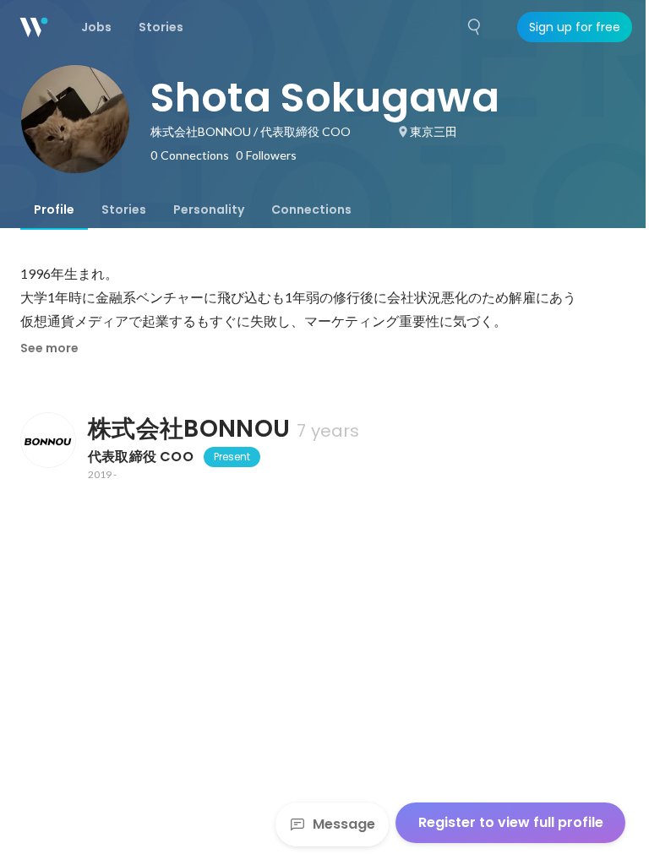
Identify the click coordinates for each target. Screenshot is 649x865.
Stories (123, 209)
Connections (311, 209)
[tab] (54, 209)
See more (49, 348)
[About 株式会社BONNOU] (47, 440)
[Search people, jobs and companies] (475, 27)
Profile (54, 209)
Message (344, 824)
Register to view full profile (510, 822)
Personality (208, 209)
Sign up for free (574, 27)
